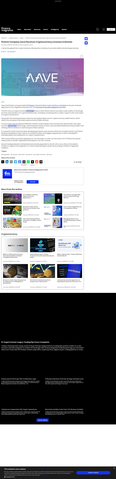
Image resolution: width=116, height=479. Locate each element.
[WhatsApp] (28, 161)
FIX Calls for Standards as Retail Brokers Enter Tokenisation (40, 280)
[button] (39, 477)
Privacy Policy (44, 475)
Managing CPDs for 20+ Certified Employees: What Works (72, 220)
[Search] (97, 29)
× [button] (114, 468)
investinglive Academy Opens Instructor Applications (30, 196)
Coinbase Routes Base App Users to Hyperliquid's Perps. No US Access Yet (69, 280)
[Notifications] (103, 29)
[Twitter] (2, 161)
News (21, 38)
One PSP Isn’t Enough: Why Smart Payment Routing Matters (71, 196)
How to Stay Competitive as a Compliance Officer (72, 207)
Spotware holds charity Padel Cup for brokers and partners (31, 208)
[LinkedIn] (7, 161)
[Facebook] (19, 161)
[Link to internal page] (7, 173)
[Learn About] (24, 163)
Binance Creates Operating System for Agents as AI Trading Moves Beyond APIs (14, 281)
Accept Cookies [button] (93, 472)
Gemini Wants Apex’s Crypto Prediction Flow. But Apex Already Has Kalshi (42, 255)
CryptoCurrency (13, 38)
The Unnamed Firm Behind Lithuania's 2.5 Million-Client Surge (32, 220)
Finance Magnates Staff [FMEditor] (26, 45)
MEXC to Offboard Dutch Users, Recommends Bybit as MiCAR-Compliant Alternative (13, 255)
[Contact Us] (86, 42)
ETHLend (31, 105)
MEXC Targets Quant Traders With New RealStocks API (69, 255)
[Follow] (32, 163)
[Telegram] (15, 161)
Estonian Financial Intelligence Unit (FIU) (51, 107)
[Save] (40, 162)
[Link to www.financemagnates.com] (12, 198)
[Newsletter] (86, 38)
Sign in (111, 29)
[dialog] (58, 472)
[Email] (11, 161)
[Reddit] (36, 161)
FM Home (4, 38)
